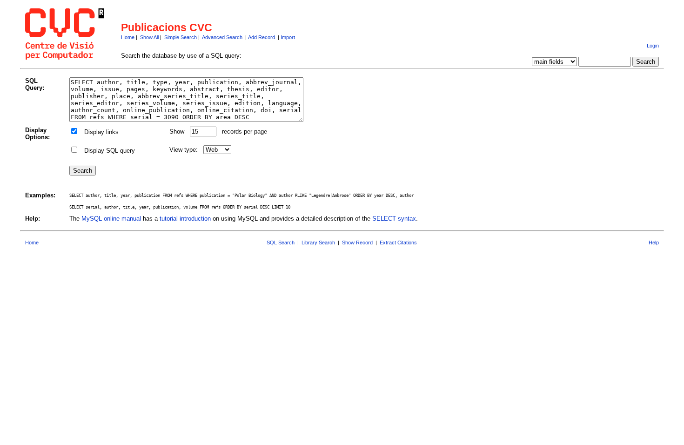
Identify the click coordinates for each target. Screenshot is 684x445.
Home (127, 37)
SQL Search (281, 242)
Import (288, 37)
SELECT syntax (394, 218)
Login (653, 45)
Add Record (261, 37)
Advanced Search (222, 37)
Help (654, 242)
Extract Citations (398, 242)
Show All (149, 37)
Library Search (318, 242)
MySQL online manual (111, 218)
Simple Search (180, 37)
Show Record (357, 242)
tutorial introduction (185, 218)
